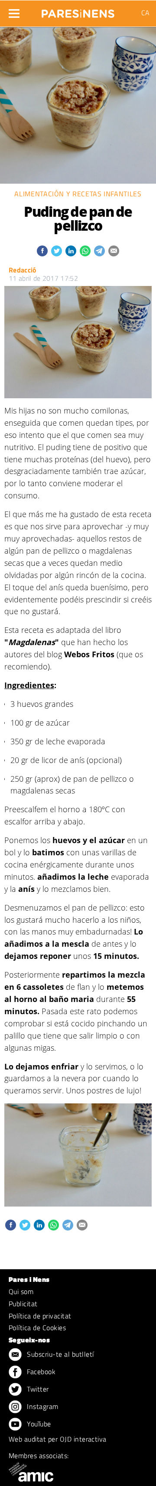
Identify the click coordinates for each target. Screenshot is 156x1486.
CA (145, 12)
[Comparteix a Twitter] (56, 250)
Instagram (41, 1406)
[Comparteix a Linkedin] (70, 250)
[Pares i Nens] (78, 10)
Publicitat (23, 1303)
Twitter (37, 1389)
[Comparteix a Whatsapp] (85, 250)
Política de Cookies (37, 1327)
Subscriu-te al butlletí (59, 1354)
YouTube (38, 1424)
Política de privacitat (40, 1316)
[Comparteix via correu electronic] (113, 250)
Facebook (40, 1371)
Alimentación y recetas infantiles (77, 193)
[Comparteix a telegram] (99, 250)
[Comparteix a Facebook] (42, 250)
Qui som (21, 1291)
